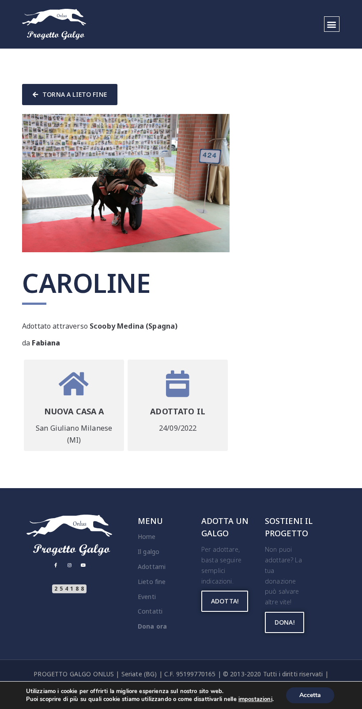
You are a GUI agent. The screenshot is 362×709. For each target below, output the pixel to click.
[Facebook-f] (55, 565)
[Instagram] (69, 565)
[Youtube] (83, 565)
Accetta (310, 695)
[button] (331, 24)
